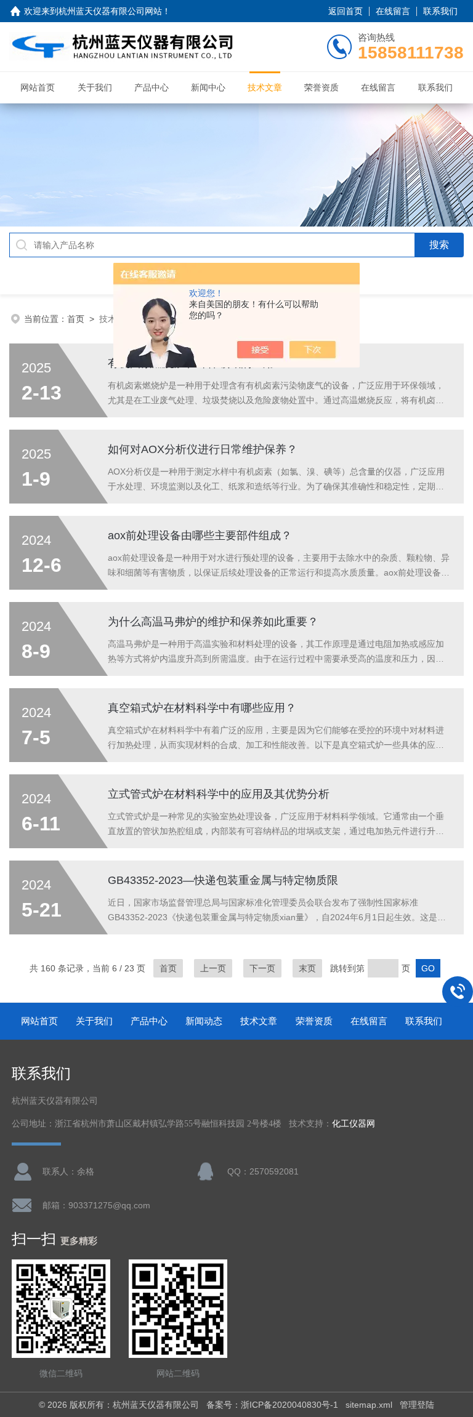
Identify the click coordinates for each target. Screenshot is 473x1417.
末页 (307, 968)
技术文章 (265, 87)
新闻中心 (208, 87)
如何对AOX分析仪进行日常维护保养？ (202, 449)
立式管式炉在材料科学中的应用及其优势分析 (218, 794)
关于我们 (95, 87)
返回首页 (345, 11)
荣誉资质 (321, 87)
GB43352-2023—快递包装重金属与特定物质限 (223, 880)
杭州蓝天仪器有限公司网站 (110, 11)
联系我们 (440, 11)
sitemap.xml (369, 1405)
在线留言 (393, 11)
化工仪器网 (353, 1123)
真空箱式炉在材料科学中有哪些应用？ (202, 708)
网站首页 (37, 87)
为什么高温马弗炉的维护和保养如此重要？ (213, 622)
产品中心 (151, 87)
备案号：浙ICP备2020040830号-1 (272, 1405)
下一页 (262, 968)
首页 (75, 319)
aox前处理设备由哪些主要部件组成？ (200, 535)
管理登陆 (417, 1405)
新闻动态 (203, 1021)
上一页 (213, 968)
